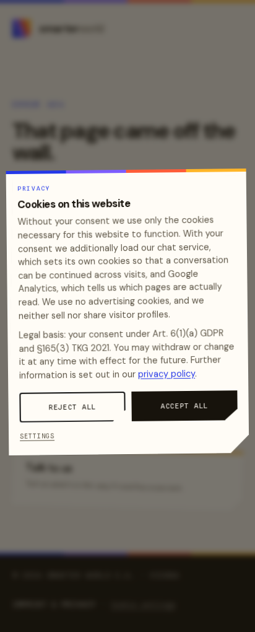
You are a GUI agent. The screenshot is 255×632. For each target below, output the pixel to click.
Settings (37, 436)
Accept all (185, 406)
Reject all (73, 406)
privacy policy (166, 374)
